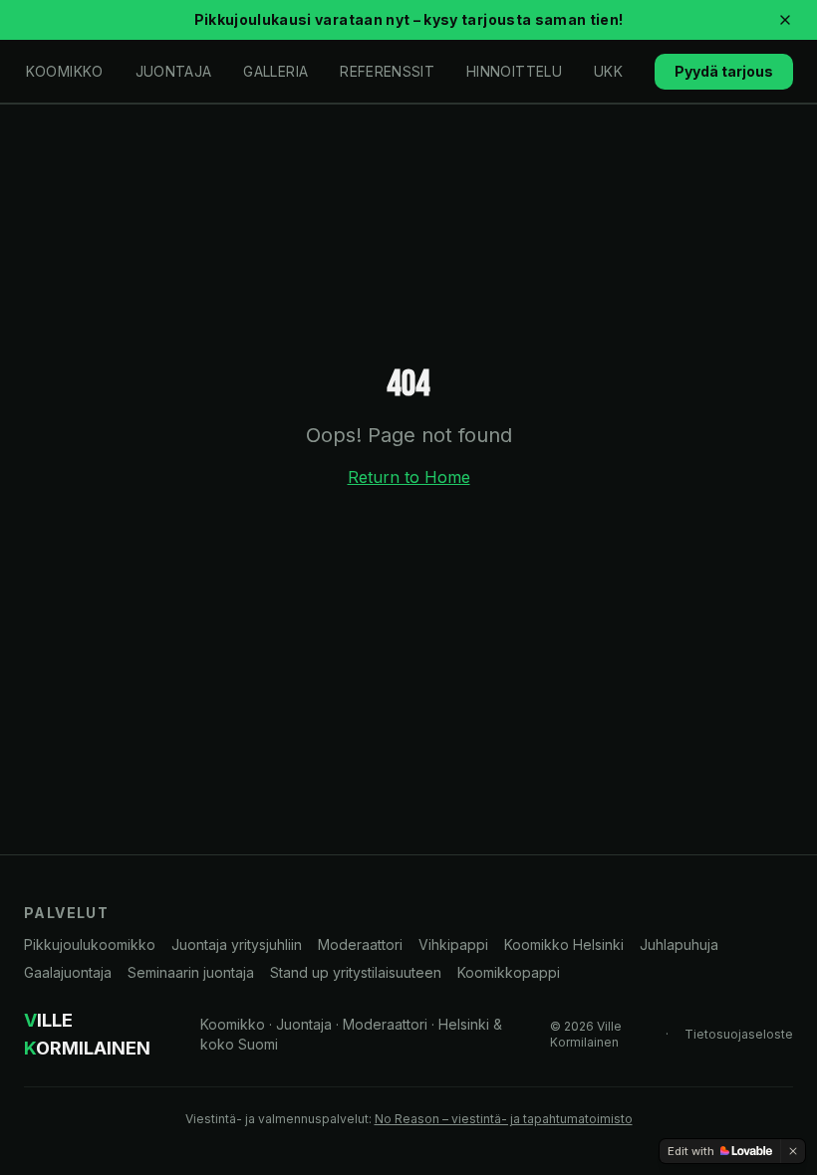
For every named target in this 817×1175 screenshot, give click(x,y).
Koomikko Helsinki (564, 944)
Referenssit (387, 71)
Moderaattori (360, 944)
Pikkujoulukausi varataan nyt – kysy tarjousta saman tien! (409, 19)
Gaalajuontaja (68, 972)
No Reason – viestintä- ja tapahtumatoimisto (504, 1118)
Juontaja (174, 71)
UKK (608, 71)
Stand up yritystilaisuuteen (355, 972)
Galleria (275, 71)
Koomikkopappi (508, 972)
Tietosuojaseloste (738, 1034)
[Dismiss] (793, 1151)
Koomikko (65, 71)
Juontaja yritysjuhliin (236, 944)
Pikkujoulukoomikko (89, 944)
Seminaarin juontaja (191, 972)
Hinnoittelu (514, 71)
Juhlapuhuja (679, 944)
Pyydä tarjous (724, 71)
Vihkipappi (453, 944)
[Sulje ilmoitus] (785, 20)
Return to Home (409, 477)
